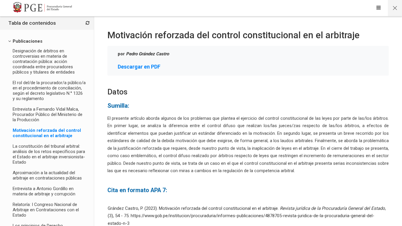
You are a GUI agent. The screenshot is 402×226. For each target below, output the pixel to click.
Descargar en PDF (139, 67)
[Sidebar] (378, 8)
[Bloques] (87, 23)
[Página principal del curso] (395, 8)
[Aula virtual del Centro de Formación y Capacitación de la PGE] (42, 8)
